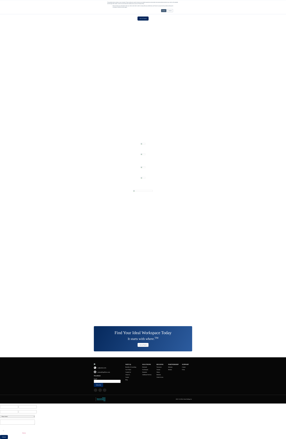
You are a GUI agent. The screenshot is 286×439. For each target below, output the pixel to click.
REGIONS (159, 364)
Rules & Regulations (101, 398)
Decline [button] (170, 10)
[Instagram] (100, 390)
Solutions (146, 364)
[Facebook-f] (95, 390)
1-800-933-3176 (101, 368)
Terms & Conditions (101, 399)
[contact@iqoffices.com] (95, 372)
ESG (104, 400)
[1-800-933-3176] (95, 368)
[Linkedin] (104, 390)
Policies (103, 397)
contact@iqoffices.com (103, 372)
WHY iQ (128, 364)
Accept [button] (163, 10)
